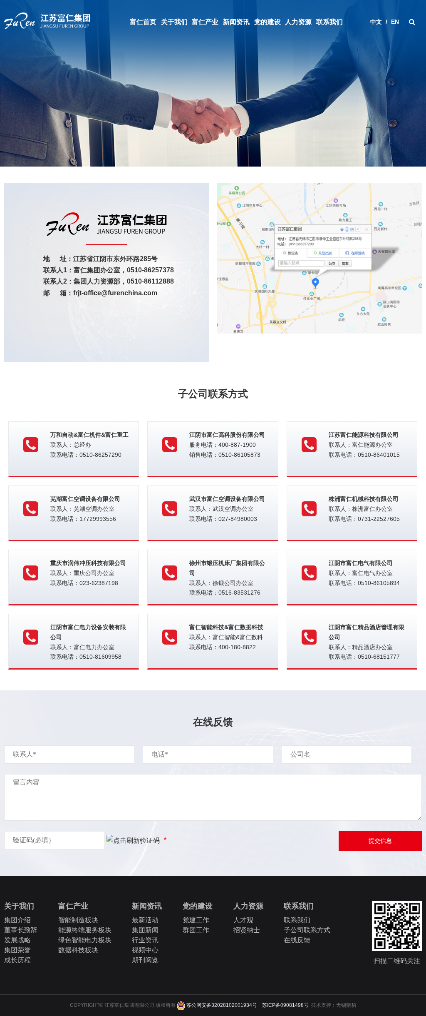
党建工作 (196, 920)
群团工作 (196, 930)
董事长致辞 (20, 930)
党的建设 (267, 21)
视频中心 (145, 950)
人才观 (243, 920)
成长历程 (17, 960)
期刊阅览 (145, 960)
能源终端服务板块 (84, 930)
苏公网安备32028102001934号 (221, 1005)
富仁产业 (205, 21)
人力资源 (298, 21)
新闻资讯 (236, 21)
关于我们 (174, 21)
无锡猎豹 (346, 1005)
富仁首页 (143, 21)
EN (395, 21)
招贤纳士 (246, 930)
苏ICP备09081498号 (285, 1005)
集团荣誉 (17, 950)
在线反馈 (297, 940)
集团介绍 (17, 920)
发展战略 (17, 940)
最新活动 (145, 920)
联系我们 (329, 21)
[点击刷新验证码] (133, 840)
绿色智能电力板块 (84, 940)
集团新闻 (145, 930)
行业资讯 (145, 940)
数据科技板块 (78, 950)
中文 (376, 21)
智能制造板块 (78, 920)
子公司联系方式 (307, 930)
